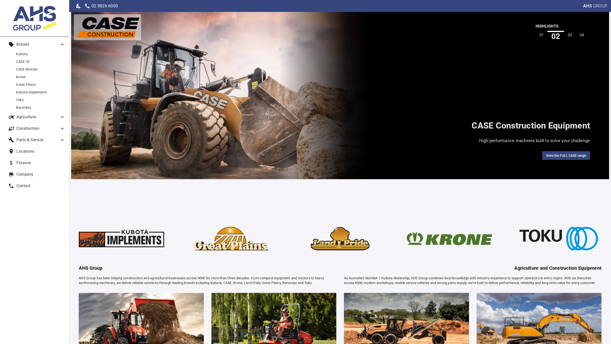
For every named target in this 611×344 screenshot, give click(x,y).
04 (582, 35)
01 (541, 35)
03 (570, 35)
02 (555, 36)
